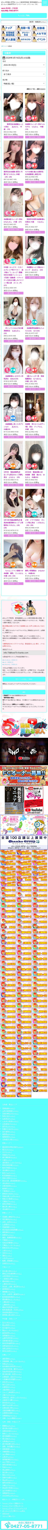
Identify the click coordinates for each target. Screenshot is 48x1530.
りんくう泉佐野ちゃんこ (11, 1392)
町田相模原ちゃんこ (9, 1175)
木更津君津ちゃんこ (9, 1186)
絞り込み (6, 70)
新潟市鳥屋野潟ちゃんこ (11, 1343)
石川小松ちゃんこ (8, 1322)
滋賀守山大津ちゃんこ (10, 1405)
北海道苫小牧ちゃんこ (10, 1139)
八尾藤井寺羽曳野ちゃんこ (12, 1379)
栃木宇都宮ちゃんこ (9, 1168)
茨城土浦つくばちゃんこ (11, 1196)
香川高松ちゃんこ (8, 1439)
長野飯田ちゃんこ (8, 1335)
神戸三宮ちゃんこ (8, 1384)
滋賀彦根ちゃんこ (8, 1358)
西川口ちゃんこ (8, 1149)
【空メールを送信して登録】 (24, 679)
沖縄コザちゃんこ (8, 1485)
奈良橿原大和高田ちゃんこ (12, 1366)
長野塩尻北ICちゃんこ (10, 1346)
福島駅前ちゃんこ (8, 1137)
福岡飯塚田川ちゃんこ (10, 1459)
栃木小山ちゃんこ (8, 1173)
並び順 (5, 80)
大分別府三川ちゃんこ (10, 1495)
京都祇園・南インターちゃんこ (13, 1361)
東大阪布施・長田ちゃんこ (12, 1374)
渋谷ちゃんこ (7, 1253)
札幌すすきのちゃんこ (10, 1129)
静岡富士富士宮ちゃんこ (11, 1315)
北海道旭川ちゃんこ (9, 1124)
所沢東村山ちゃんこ (9, 1219)
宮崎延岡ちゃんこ (8, 1493)
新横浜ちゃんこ (8, 1235)
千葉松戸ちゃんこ (8, 1201)
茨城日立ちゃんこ (8, 1263)
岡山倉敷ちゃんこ (8, 1470)
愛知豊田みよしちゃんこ (11, 1299)
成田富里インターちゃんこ (12, 1162)
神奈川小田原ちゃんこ (10, 1199)
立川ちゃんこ (7, 1152)
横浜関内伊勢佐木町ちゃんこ (13, 1147)
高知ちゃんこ (7, 1467)
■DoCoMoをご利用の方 (10, 660)
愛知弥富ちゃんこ (8, 1281)
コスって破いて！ (8, 1516)
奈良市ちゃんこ (8, 1382)
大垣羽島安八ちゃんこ (10, 1276)
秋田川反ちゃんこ (8, 1116)
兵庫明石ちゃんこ (8, 1387)
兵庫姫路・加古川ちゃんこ (12, 1377)
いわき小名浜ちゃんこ (10, 1121)
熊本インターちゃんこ (10, 1433)
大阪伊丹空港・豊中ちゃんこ (13, 1369)
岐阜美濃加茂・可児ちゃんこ (13, 1310)
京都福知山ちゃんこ (9, 1415)
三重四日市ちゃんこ (9, 1284)
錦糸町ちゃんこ (8, 1188)
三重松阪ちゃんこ (8, 1302)
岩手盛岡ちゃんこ (8, 1131)
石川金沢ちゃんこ (8, 1328)
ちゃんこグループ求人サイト (13, 1506)
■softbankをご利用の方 (10, 664)
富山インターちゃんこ (10, 1330)
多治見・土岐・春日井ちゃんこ (13, 1286)
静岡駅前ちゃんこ (8, 1289)
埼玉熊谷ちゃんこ (8, 1170)
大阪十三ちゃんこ (8, 1395)
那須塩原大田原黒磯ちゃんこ (13, 1230)
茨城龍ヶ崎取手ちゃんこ (11, 1217)
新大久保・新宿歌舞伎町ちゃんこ (14, 1180)
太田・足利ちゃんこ (9, 1222)
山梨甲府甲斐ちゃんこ (10, 1338)
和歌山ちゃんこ (8, 1364)
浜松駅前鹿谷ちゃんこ (10, 1312)
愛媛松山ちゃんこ (8, 1426)
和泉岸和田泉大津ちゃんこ (12, 1371)
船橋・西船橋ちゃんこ (10, 1260)
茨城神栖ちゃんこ (8, 1227)
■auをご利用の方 (8, 662)
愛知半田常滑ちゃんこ (10, 1307)
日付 (4, 61)
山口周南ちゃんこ (8, 1454)
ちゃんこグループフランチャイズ (14, 1508)
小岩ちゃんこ (7, 1250)
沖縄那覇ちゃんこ (8, 1451)
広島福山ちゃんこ (8, 1441)
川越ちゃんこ (7, 1160)
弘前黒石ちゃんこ (8, 1119)
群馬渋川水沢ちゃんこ (10, 1193)
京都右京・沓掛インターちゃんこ (14, 1397)
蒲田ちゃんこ (7, 1255)
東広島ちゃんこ (8, 1472)
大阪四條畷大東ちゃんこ (11, 1410)
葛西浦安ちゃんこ (8, 1232)
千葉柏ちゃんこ (8, 1240)
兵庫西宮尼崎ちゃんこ (10, 1413)
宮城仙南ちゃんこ (8, 1108)
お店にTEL (25, 15)
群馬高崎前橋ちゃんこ (10, 1165)
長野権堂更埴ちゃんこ (10, 1340)
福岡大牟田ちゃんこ (9, 1482)
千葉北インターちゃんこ (11, 1245)
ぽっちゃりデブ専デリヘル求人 (13, 1511)
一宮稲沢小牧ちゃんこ (10, 1279)
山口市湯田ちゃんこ (9, 1490)
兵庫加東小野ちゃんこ (10, 1408)
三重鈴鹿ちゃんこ (8, 1304)
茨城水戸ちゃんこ (8, 1155)
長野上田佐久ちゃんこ (10, 1348)
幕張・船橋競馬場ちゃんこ (12, 1237)
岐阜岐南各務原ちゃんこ (11, 1297)
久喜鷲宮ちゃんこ (8, 1224)
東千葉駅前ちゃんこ (9, 1157)
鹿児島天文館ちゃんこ (10, 1428)
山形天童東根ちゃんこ (10, 1111)
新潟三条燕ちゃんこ (9, 1351)
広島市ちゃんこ (8, 1457)
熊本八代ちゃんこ (8, 1475)
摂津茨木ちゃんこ (8, 1402)
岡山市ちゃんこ (8, 1480)
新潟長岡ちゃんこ (8, 1333)
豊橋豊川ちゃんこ (8, 1291)
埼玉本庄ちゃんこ (8, 1183)
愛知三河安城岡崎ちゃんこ (12, 1273)
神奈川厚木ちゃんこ (9, 1178)
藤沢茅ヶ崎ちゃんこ (9, 1206)
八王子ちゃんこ (8, 1258)
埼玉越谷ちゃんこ (8, 1209)
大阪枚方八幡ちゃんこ (10, 1400)
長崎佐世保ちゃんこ (9, 1431)
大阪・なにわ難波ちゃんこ (12, 1418)
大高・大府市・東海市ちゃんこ (13, 1294)
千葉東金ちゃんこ (8, 1191)
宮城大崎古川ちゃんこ (10, 1113)
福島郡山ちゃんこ (8, 1134)
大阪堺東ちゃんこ (8, 1390)
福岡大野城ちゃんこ (9, 1464)
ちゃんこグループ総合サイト (13, 1503)
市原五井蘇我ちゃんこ (10, 1242)
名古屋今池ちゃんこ (9, 1271)
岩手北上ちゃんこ (8, 1126)
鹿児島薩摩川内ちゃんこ (11, 1444)
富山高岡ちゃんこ (8, 1325)
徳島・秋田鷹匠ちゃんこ (11, 1446)
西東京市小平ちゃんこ (10, 1248)
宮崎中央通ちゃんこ (9, 1477)
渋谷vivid (5, 1513)
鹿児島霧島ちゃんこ (9, 1436)
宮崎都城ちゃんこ (8, 1449)
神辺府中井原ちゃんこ (10, 1488)
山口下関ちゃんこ (8, 1462)
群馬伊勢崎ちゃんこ (9, 1204)
